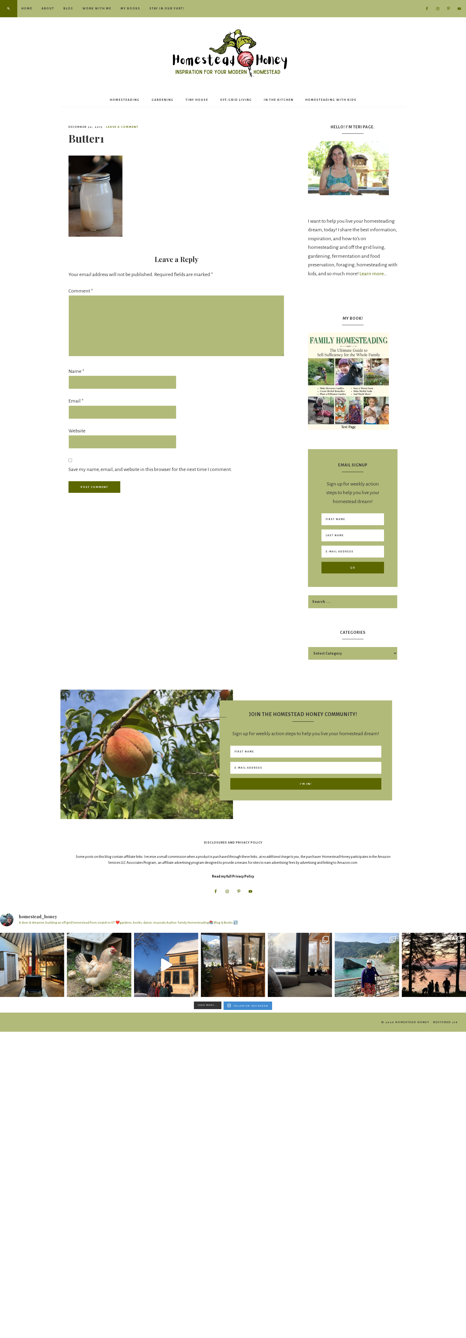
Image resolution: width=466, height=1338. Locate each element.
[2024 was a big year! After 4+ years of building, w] (166, 965)
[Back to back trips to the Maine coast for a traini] (434, 965)
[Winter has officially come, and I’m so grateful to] (300, 965)
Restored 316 (445, 1022)
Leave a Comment (122, 126)
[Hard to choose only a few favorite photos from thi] (367, 965)
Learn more (371, 273)
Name (76, 371)
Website (76, 431)
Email (76, 401)
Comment (80, 291)
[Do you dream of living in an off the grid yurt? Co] (32, 965)
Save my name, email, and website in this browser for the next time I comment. (150, 469)
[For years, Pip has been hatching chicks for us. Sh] (99, 965)
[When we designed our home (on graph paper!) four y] (233, 965)
